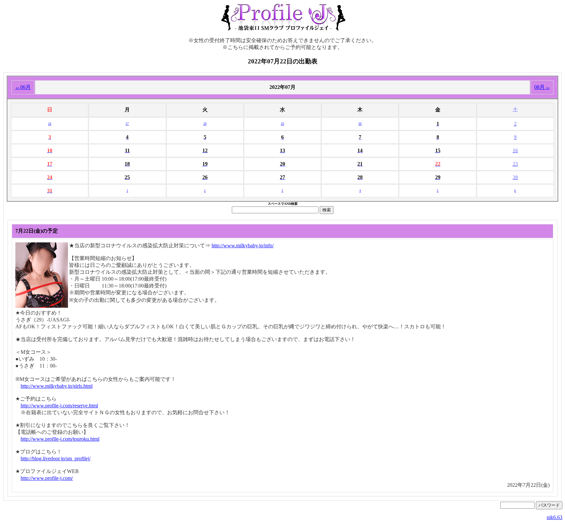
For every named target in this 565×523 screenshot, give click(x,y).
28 (205, 123)
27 (127, 123)
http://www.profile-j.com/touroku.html (60, 439)
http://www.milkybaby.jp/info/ (243, 245)
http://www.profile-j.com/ (47, 478)
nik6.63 (554, 517)
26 (49, 123)
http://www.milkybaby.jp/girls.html (57, 386)
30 (360, 123)
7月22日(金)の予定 (36, 231)
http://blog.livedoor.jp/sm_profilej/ (56, 458)
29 (282, 123)
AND (287, 203)
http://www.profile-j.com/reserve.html (59, 405)
